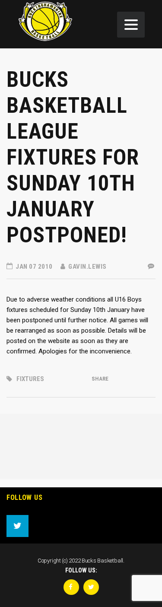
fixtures (30, 379)
